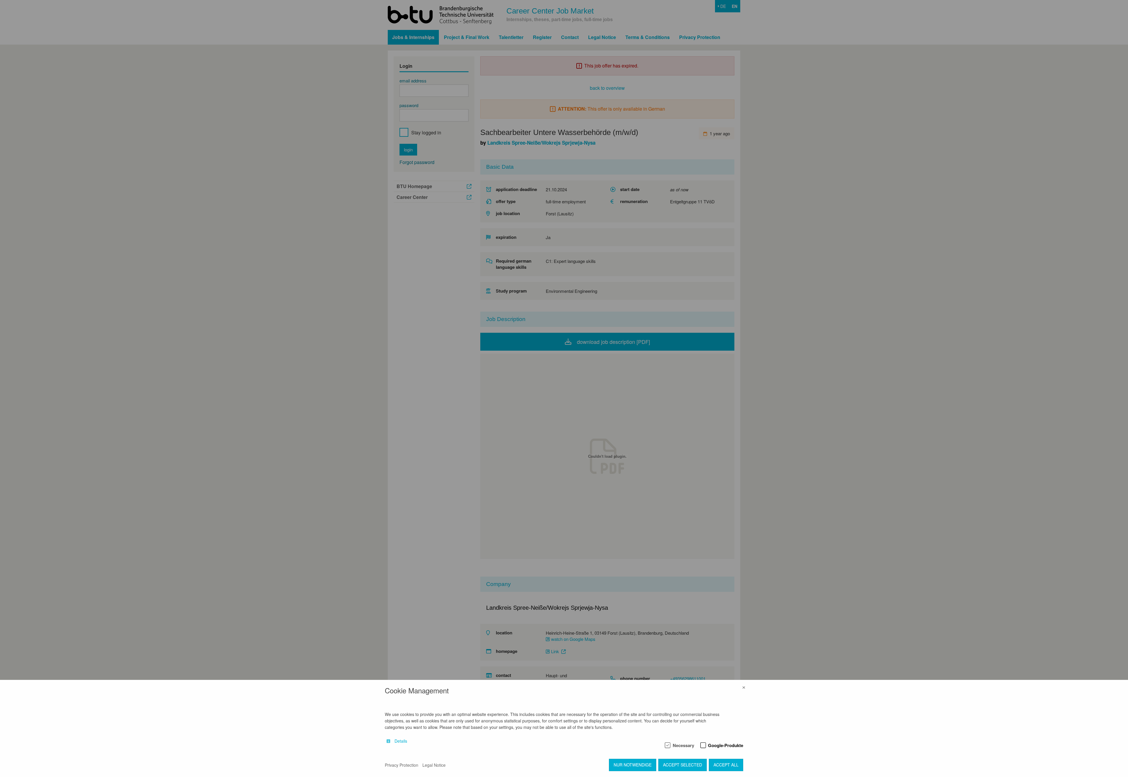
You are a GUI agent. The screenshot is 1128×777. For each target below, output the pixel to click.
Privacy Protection (401, 765)
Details (401, 741)
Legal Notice (434, 765)
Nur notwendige (633, 765)
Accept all (726, 765)
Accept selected (682, 765)
